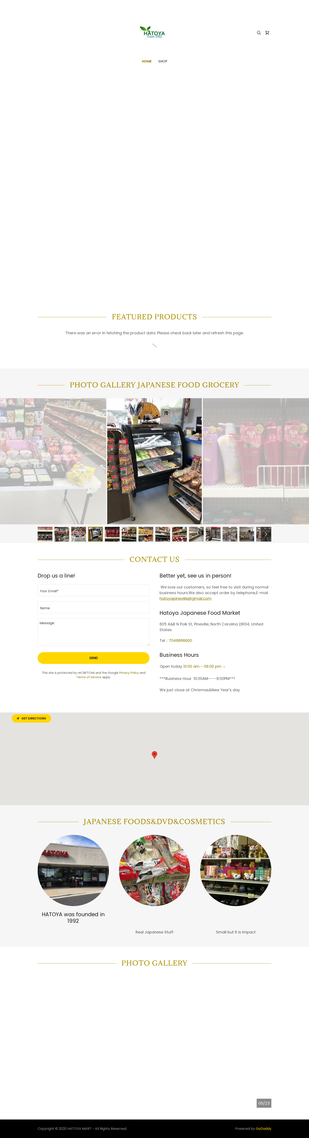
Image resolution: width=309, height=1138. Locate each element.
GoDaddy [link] (263, 1128)
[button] (223, 667)
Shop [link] (162, 61)
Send (93, 658)
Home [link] (147, 61)
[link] (155, 32)
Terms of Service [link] (88, 677)
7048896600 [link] (180, 640)
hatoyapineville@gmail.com (185, 598)
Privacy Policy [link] (129, 673)
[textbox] (93, 590)
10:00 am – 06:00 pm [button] (202, 666)
